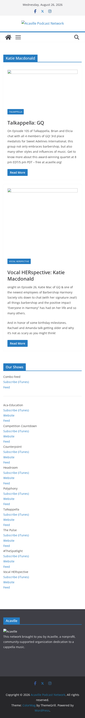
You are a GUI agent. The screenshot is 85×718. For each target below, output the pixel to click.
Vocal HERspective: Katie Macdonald (36, 275)
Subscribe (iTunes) (16, 382)
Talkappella (15, 111)
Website (8, 415)
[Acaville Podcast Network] (8, 37)
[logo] (10, 631)
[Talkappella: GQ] (42, 89)
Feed (6, 387)
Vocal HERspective (19, 261)
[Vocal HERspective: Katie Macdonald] (42, 223)
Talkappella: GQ (25, 122)
